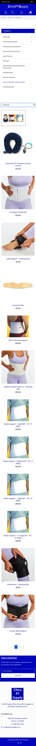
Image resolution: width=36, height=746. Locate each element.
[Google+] (18, 743)
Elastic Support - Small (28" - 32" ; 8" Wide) (18, 425)
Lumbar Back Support (18, 631)
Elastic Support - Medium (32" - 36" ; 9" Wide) (18, 462)
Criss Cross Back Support (18, 340)
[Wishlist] (21, 13)
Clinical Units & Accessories (12, 47)
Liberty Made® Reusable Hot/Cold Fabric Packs (14, 67)
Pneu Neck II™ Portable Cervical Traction (18, 164)
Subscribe (18, 675)
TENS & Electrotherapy (10, 42)
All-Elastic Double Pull (18, 212)
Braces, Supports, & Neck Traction (14, 82)
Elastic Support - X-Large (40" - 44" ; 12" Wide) (18, 537)
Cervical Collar (18, 305)
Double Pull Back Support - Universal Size (18, 388)
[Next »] (23, 647)
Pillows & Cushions (9, 77)
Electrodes (6, 37)
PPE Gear (6, 61)
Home (3, 17)
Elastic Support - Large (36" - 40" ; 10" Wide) (18, 499)
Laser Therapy (7, 56)
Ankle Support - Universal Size (18, 259)
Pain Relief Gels (8, 73)
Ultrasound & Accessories (11, 51)
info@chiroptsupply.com (11, 727)
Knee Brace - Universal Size (18, 584)
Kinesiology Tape (8, 87)
